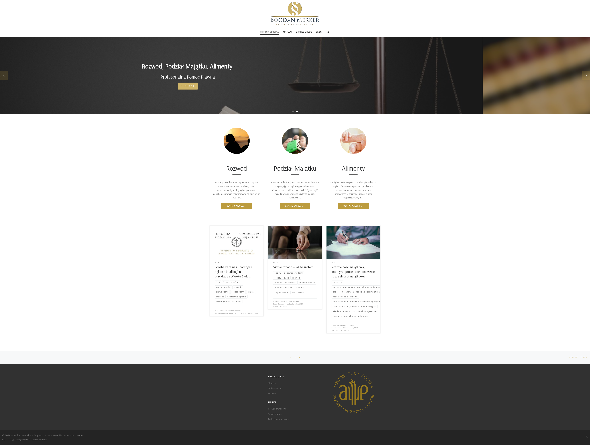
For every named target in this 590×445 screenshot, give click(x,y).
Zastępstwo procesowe (278, 419)
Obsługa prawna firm (277, 408)
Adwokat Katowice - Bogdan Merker (30, 435)
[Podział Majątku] (295, 141)
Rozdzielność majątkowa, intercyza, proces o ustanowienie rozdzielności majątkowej (353, 271)
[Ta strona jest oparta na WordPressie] (13, 440)
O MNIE (295, 86)
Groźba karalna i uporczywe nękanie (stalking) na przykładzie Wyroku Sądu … (233, 271)
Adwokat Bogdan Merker (230, 310)
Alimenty (272, 383)
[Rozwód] (236, 141)
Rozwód (272, 393)
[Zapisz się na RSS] (587, 436)
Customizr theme (39, 440)
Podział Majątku (275, 388)
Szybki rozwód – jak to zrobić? (293, 267)
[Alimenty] (353, 141)
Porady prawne (275, 414)
